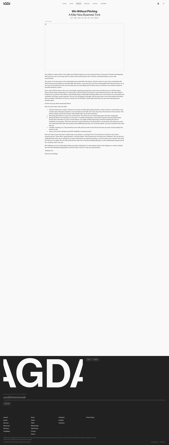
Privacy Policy (90, 417)
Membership (34, 426)
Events (71, 3)
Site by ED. (162, 442)
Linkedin (61, 420)
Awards (64, 3)
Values (33, 420)
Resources (87, 3)
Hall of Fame (34, 428)
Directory (95, 3)
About (33, 417)
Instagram (62, 417)
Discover (78, 3)
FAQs (32, 423)
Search (33, 434)
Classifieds (103, 3)
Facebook (62, 423)
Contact (33, 431)
